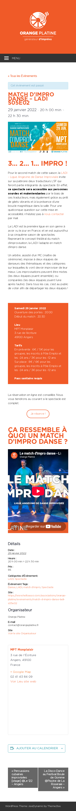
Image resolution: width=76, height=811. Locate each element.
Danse (11, 587)
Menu (16, 57)
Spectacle (21, 579)
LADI (11, 579)
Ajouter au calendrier (37, 748)
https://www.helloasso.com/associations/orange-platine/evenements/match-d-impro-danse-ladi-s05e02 (37, 599)
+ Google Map (20, 671)
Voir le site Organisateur (22, 633)
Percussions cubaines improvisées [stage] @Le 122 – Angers (22, 778)
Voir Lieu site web (23, 681)
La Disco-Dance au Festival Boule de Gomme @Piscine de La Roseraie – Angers (54, 779)
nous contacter (53, 214)
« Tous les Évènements (22, 76)
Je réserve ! (38, 413)
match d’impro (31, 587)
